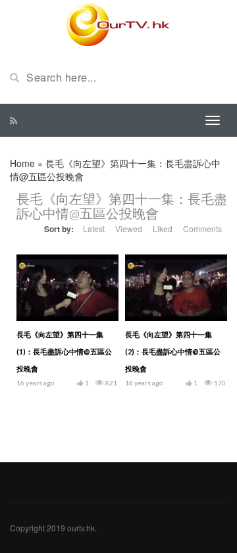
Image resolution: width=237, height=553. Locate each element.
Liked (162, 228)
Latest (94, 228)
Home (22, 163)
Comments (202, 228)
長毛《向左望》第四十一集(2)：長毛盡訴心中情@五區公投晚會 (173, 351)
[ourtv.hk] (119, 25)
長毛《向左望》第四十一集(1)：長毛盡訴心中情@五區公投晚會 (64, 351)
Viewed (128, 228)
